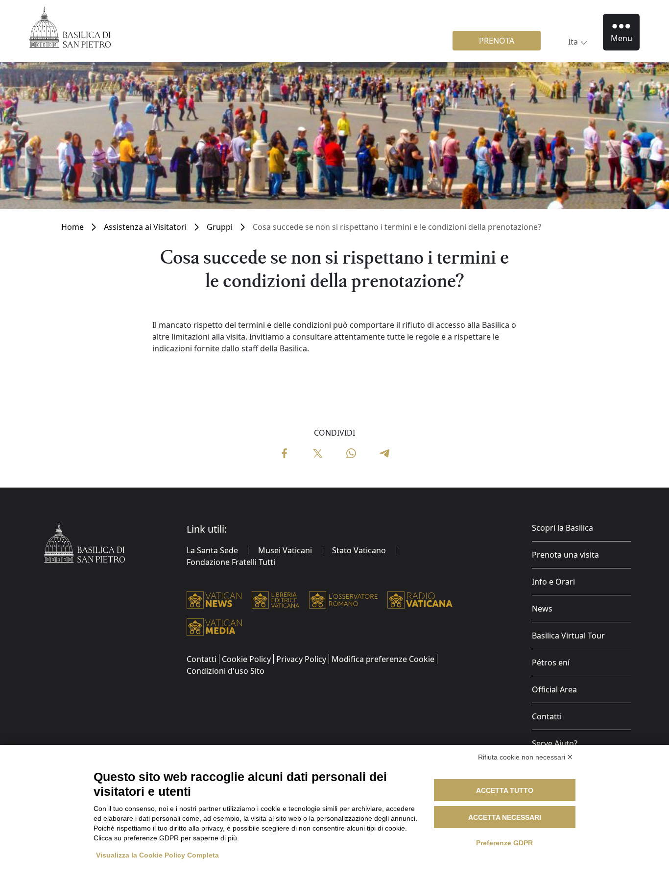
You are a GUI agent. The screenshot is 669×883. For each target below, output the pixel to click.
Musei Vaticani (285, 550)
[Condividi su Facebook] (284, 452)
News (542, 608)
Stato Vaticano (359, 550)
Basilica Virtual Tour (568, 635)
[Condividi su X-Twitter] (318, 452)
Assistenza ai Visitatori (145, 226)
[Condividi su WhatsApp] (351, 452)
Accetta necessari (504, 817)
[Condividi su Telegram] (384, 452)
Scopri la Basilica (562, 527)
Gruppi (220, 226)
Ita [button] (573, 41)
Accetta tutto (504, 790)
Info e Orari (553, 581)
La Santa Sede (212, 550)
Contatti (547, 716)
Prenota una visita (565, 554)
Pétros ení (551, 662)
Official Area (554, 689)
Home (72, 226)
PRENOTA (496, 40)
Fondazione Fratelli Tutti (231, 562)
